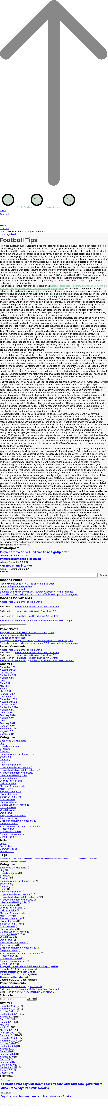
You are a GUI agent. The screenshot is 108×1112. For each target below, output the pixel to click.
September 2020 (9, 707)
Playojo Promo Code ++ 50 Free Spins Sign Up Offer (34, 552)
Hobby (3, 762)
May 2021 (5, 686)
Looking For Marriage (11, 780)
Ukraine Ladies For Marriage (14, 804)
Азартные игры (8, 818)
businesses (18, 858)
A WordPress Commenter (13, 602)
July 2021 (5, 680)
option (71, 858)
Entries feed (6, 846)
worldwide (22, 861)
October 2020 (7, 704)
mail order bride (8, 783)
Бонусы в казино (9, 823)
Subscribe (31, 999)
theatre (15, 861)
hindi (46, 858)
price (89, 858)
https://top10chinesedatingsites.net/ (20, 770)
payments (82, 858)
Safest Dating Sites (10, 796)
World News (6, 812)
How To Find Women (10, 764)
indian (60, 858)
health (40, 858)
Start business (7, 799)
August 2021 (7, 678)
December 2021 (8, 667)
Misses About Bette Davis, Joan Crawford (37, 606)
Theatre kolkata (8, 802)
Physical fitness (8, 794)
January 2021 (7, 696)
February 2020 (8, 715)
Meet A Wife (6, 788)
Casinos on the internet (16, 566)
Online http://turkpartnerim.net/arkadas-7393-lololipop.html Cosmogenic (39, 594)
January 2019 (7, 726)
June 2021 (5, 683)
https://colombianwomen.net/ (16, 767)
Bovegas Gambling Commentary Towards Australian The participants (36, 591)
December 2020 (8, 699)
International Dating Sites (13, 775)
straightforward (6, 861)
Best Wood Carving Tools (13, 740)
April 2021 (5, 688)
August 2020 (7, 710)
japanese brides (8, 778)
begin (11, 858)
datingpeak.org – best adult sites (17, 754)
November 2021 (8, 670)
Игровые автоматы (10, 831)
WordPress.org (7, 851)
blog (2, 743)
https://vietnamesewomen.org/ (16, 772)
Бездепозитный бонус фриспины (18, 820)
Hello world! (36, 602)
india (55, 858)
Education (5, 756)
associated (4, 858)
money (65, 858)
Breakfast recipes (9, 746)
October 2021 (7, 672)
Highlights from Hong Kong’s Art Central (36, 616)
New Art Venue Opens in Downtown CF (35, 611)
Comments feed (8, 849)
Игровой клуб (7, 828)
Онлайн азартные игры (12, 834)
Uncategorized (8, 234)
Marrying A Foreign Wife (12, 786)
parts (76, 858)
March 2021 (6, 691)
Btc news (5, 748)
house (50, 858)
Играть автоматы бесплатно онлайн (20, 826)
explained (34, 858)
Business (5, 751)
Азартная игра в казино (13, 815)
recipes (94, 858)
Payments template (10, 791)
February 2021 (7, 694)
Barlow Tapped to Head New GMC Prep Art (52, 620)
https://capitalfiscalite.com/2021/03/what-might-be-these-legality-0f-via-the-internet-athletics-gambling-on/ (54, 287)
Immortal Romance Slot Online (20, 559)
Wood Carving (7, 810)
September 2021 (8, 675)
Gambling (5, 759)
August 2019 (7, 718)
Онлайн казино (8, 836)
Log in (3, 843)
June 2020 (6, 712)
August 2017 (7, 731)
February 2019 (7, 723)
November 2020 (8, 702)
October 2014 (7, 734)
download (26, 858)
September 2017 (8, 728)
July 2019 (5, 720)
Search (4, 571)
